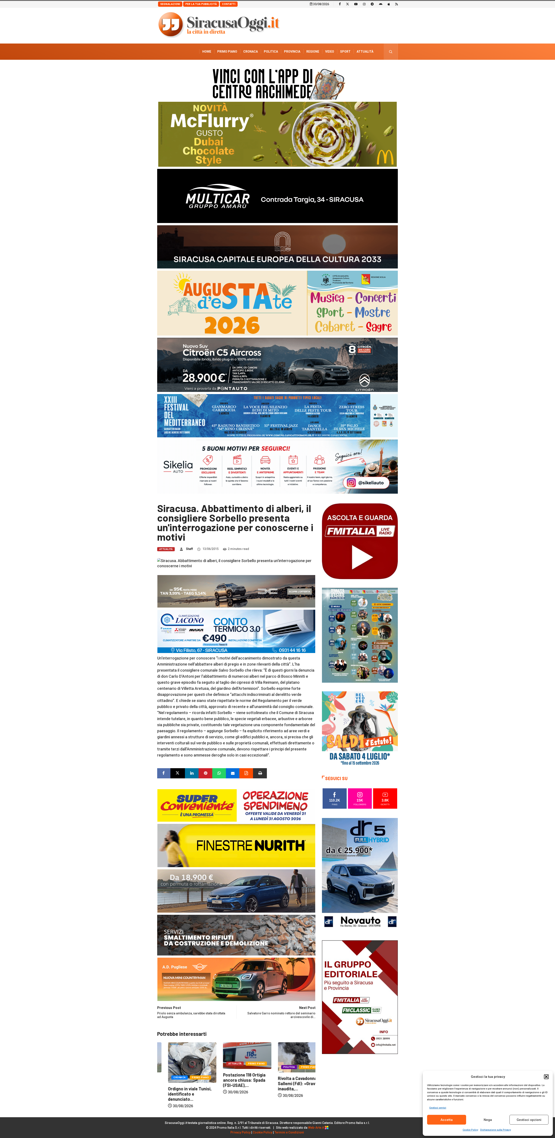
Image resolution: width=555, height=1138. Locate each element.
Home (206, 51)
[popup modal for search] (391, 52)
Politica (271, 51)
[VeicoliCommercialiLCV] (277, 195)
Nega (488, 1120)
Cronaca (250, 51)
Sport (345, 51)
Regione (312, 51)
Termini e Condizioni (289, 1132)
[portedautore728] (236, 845)
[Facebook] (340, 3)
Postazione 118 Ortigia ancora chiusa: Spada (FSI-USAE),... (178, 1080)
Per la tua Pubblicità (201, 4)
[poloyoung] (236, 890)
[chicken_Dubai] (277, 134)
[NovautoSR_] (360, 874)
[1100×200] (277, 246)
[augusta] (277, 303)
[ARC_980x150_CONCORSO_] (277, 83)
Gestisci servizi (437, 1107)
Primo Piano (227, 51)
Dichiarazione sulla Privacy (495, 1129)
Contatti (228, 4)
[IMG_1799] (236, 805)
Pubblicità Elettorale (354, 68)
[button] (546, 1077)
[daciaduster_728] (236, 591)
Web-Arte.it (316, 1127)
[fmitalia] (277, 415)
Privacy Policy (240, 1132)
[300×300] (360, 729)
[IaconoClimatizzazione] (236, 631)
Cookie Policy (470, 1129)
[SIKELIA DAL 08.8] (277, 466)
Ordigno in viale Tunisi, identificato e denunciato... (289, 1094)
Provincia (292, 51)
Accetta (447, 1120)
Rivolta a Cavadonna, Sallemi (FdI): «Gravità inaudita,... (233, 1083)
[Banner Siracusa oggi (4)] (277, 364)
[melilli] (360, 635)
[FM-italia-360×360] (360, 541)
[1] (360, 996)
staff (189, 549)
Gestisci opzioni (529, 1120)
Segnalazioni (170, 4)
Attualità (365, 51)
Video (329, 51)
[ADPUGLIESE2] (236, 979)
